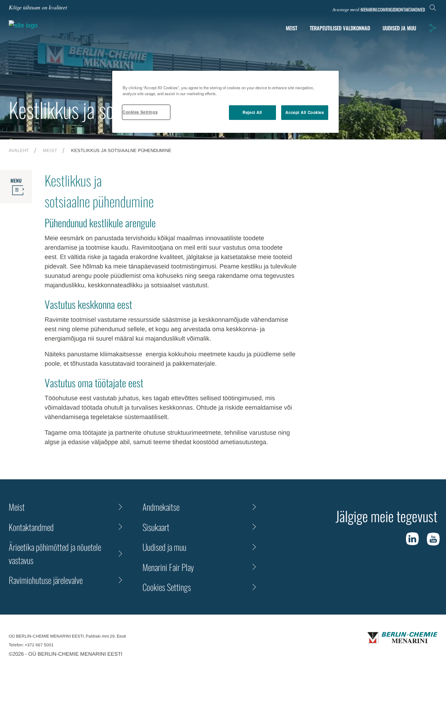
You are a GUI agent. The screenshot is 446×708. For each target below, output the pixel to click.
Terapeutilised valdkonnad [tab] (340, 28)
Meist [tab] (291, 28)
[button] (432, 28)
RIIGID (391, 9)
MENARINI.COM (373, 9)
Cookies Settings (140, 112)
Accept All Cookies (304, 112)
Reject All (252, 112)
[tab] (399, 28)
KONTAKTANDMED (410, 9)
